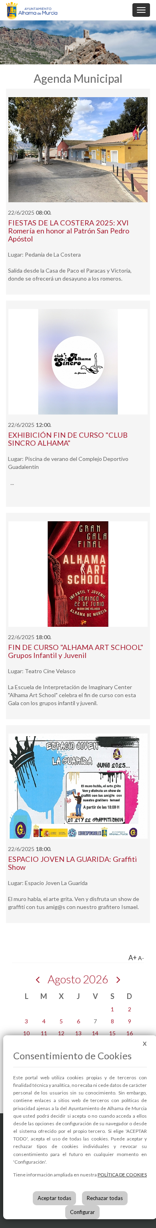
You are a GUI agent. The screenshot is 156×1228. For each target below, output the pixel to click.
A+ (132, 957)
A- (141, 958)
